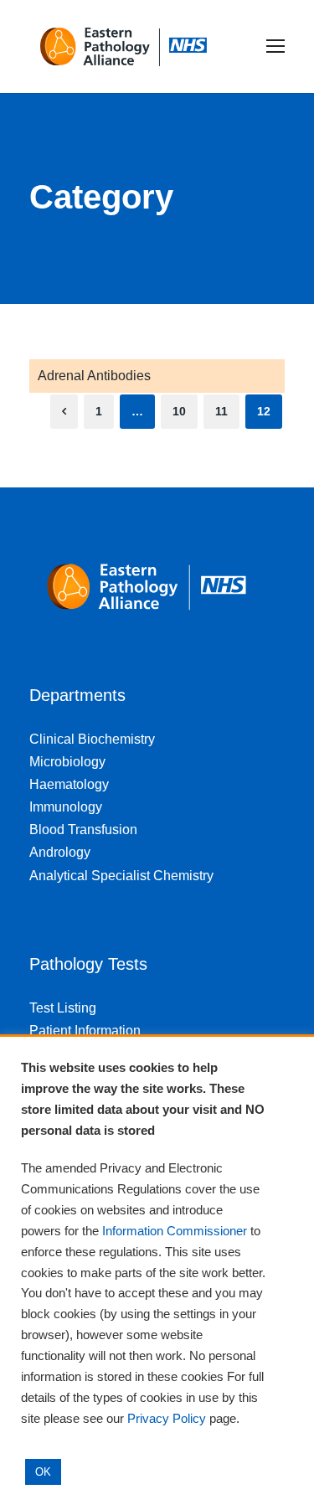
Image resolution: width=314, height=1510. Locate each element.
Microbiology (67, 762)
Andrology (59, 852)
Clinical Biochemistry (92, 739)
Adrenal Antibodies (94, 375)
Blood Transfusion (83, 829)
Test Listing (62, 1008)
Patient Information (85, 1030)
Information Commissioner (174, 1231)
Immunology (65, 807)
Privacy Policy (166, 1418)
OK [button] (43, 1472)
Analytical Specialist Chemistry (121, 875)
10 (179, 411)
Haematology (69, 784)
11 (221, 411)
